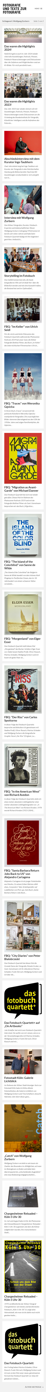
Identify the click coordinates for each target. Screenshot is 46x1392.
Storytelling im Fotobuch (19, 275)
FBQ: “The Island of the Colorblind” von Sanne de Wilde (19, 565)
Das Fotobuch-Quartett (19, 1363)
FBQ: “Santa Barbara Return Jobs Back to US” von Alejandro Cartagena (21, 874)
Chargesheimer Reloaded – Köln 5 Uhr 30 (21, 1215)
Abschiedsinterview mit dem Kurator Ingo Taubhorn (21, 160)
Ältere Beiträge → (34, 1387)
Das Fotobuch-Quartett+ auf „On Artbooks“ (22, 1024)
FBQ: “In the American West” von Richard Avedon (22, 793)
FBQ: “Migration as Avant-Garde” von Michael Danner (21, 489)
